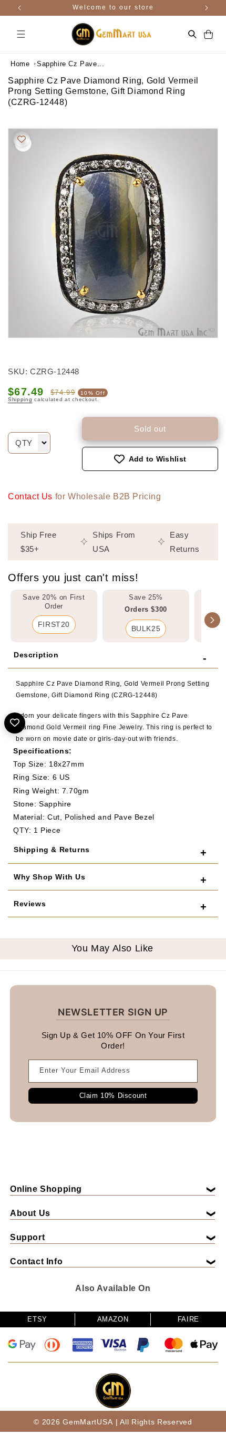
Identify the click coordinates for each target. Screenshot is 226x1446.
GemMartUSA (87, 1422)
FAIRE (188, 1319)
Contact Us (30, 496)
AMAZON (113, 1319)
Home (20, 64)
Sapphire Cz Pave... (63, 64)
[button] (21, 34)
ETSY (37, 1319)
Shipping (20, 399)
